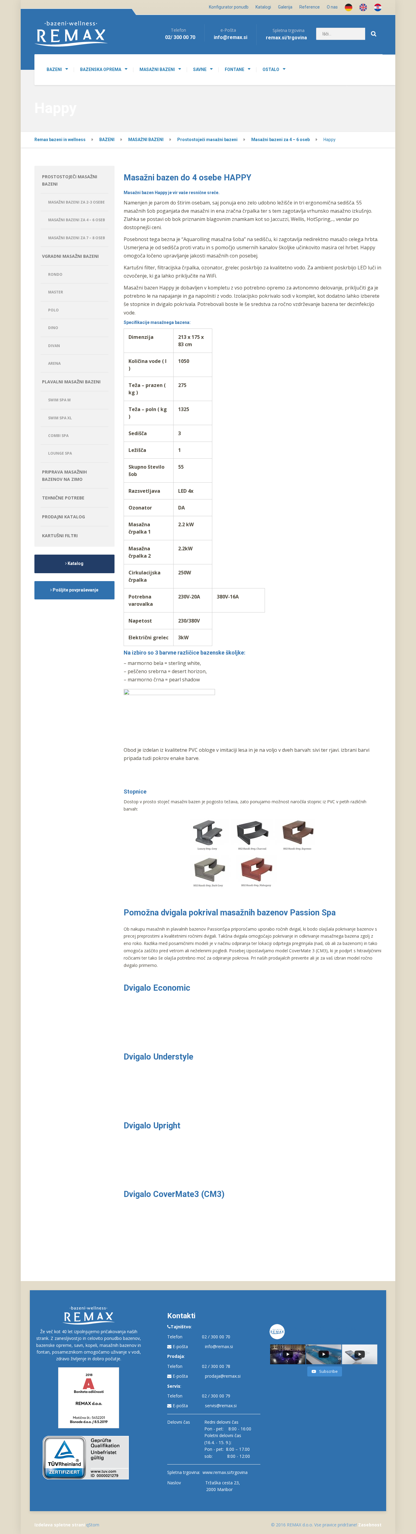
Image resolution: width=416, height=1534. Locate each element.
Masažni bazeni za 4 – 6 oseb (76, 219)
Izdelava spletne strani (59, 1525)
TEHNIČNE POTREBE (63, 498)
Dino (53, 327)
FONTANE (234, 69)
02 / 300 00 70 (216, 1337)
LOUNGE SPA (60, 453)
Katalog (75, 563)
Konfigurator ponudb (229, 7)
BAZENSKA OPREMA (100, 69)
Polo (53, 310)
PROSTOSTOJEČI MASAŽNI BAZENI (69, 180)
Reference (309, 7)
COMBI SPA (58, 435)
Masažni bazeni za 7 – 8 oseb (76, 237)
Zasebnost (370, 1525)
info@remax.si (219, 1346)
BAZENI (54, 69)
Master (55, 292)
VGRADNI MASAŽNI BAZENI (70, 256)
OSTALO (271, 69)
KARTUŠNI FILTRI (60, 535)
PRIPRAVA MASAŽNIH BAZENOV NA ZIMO (64, 475)
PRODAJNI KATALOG (63, 517)
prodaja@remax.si (223, 1376)
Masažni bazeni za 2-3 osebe (76, 202)
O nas (332, 7)
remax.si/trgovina (286, 38)
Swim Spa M (59, 400)
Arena (54, 363)
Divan (54, 345)
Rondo (55, 274)
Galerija (285, 7)
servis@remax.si (221, 1405)
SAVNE (199, 69)
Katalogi (263, 7)
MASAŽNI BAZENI (157, 69)
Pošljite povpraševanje (75, 590)
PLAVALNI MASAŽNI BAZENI (71, 382)
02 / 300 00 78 (216, 1366)
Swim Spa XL (60, 418)
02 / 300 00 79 (216, 1396)
